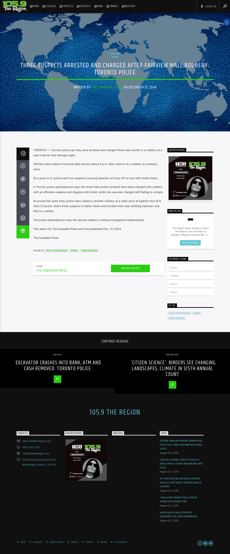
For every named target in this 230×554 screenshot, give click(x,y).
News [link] (100, 6)
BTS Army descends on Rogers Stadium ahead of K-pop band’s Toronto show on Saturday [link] (180, 482)
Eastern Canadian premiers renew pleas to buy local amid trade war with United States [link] (181, 445)
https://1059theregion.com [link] (36, 441)
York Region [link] (89, 250)
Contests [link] (67, 6)
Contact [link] (75, 542)
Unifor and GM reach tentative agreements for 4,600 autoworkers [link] (178, 515)
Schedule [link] (50, 6)
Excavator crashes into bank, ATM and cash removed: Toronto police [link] (58, 366)
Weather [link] (130, 6)
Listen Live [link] (211, 6)
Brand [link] (104, 542)
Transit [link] (114, 6)
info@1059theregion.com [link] (36, 453)
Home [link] (36, 6)
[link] (14, 6)
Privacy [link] (90, 542)
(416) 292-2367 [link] (31, 447)
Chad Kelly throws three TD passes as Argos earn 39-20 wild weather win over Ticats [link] (181, 464)
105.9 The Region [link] (56, 250)
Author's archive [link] (130, 268)
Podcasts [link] (85, 6)
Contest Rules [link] (56, 542)
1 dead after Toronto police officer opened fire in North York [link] (178, 500)
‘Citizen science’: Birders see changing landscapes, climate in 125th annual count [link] (173, 368)
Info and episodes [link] (190, 242)
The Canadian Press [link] (107, 87)
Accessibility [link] (120, 542)
